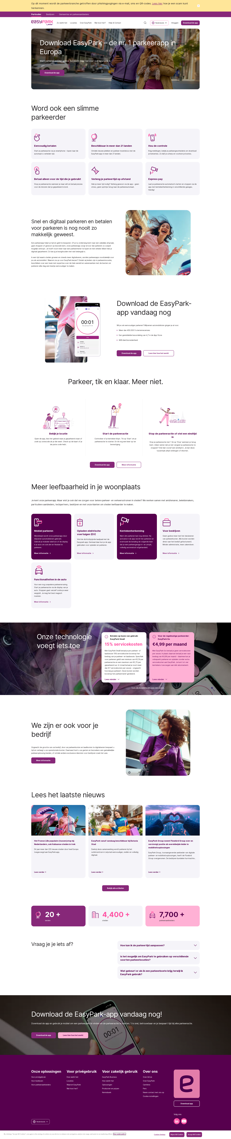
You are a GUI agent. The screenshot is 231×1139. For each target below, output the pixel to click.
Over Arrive (147, 1077)
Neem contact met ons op (153, 1092)
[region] (115, 1134)
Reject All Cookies (177, 1134)
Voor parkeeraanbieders (41, 1085)
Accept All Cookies (194, 1134)
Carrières (146, 1085)
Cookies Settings (159, 1134)
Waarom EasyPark (74, 1085)
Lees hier (157, 3)
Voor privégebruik (38, 1077)
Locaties (70, 1081)
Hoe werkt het (72, 1077)
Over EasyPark (149, 1081)
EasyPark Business (109, 1077)
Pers (145, 1089)
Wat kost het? (72, 1089)
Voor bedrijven (37, 1081)
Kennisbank (106, 1092)
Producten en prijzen (110, 1089)
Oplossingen (107, 1085)
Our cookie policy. (119, 1134)
